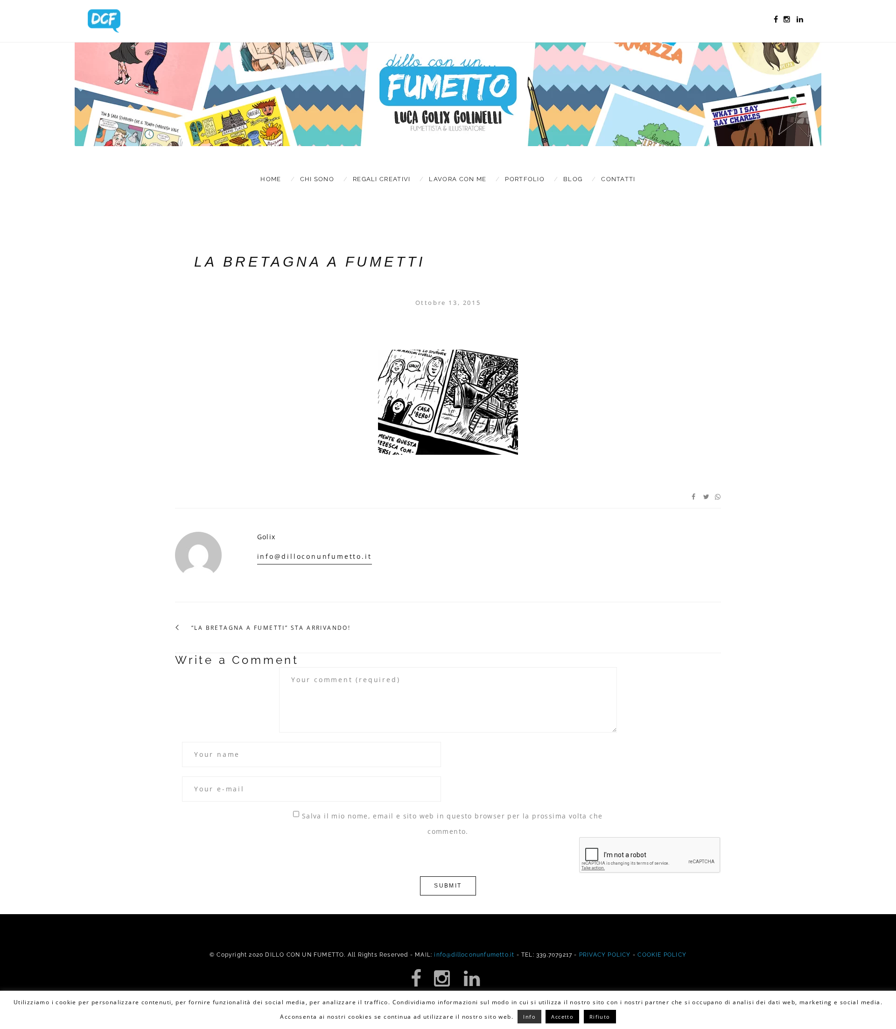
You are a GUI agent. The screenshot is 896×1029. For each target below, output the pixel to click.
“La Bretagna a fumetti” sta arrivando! (270, 628)
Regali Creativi (382, 179)
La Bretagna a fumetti (309, 261)
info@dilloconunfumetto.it (314, 556)
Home (270, 179)
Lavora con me (457, 179)
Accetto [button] (562, 1016)
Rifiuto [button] (599, 1016)
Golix (266, 536)
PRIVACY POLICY (605, 954)
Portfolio (525, 179)
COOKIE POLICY (661, 954)
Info (529, 1016)
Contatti (618, 179)
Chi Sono (317, 179)
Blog (572, 179)
